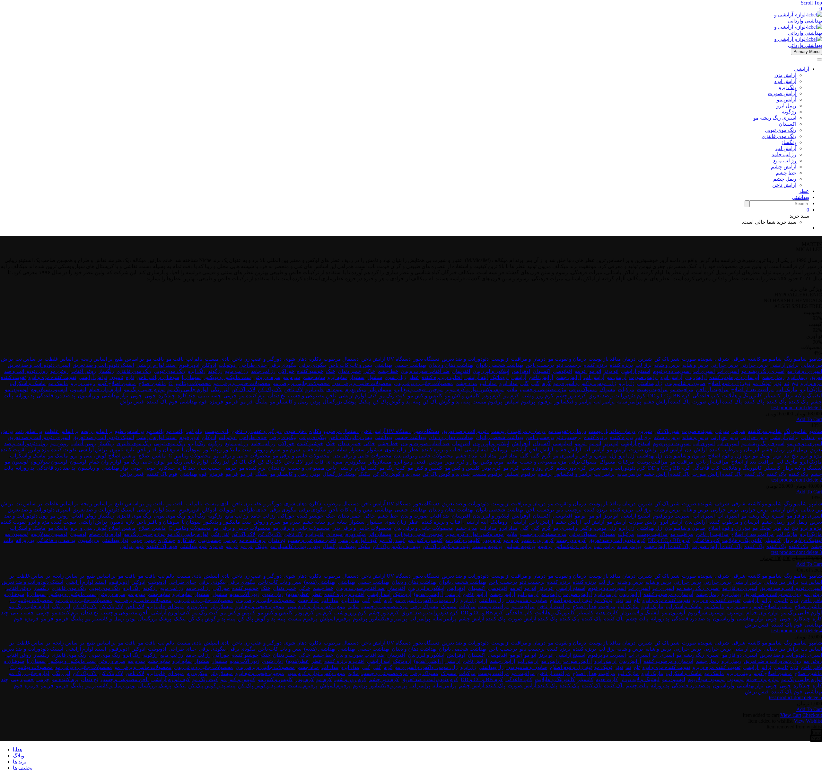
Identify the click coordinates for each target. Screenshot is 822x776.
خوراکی (286, 371)
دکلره (315, 359)
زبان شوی (395, 377)
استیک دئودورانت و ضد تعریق (103, 365)
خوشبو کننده (310, 371)
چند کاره (187, 395)
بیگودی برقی (312, 365)
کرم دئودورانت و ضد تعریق (617, 395)
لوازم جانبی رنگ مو (187, 389)
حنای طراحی (253, 365)
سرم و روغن (266, 377)
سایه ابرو (337, 377)
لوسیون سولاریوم (49, 389)
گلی (535, 383)
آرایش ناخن (784, 185)
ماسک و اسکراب (28, 383)
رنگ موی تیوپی (780, 130)
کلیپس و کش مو (462, 395)
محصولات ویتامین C (190, 383)
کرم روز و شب (537, 395)
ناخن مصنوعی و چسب (312, 395)
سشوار (374, 377)
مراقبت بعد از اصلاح (752, 389)
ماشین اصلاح (152, 383)
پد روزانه (25, 395)
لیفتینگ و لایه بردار (802, 395)
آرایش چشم (783, 166)
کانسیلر (773, 395)
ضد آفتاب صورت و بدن (425, 371)
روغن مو (59, 371)
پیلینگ (261, 401)
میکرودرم (355, 389)
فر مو (246, 401)
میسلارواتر (380, 389)
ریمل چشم (784, 179)
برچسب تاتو (569, 365)
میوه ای (334, 389)
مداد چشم (466, 383)
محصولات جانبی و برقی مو (301, 383)
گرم (546, 383)
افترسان (461, 371)
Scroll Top (811, 2)
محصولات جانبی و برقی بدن (423, 383)
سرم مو (291, 377)
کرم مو (511, 395)
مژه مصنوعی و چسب (543, 389)
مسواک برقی (583, 389)
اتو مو (595, 371)
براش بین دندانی (781, 582)
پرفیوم (545, 401)
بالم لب (194, 359)
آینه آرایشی (476, 377)
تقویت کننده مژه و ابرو (52, 377)
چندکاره (166, 395)
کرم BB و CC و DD (669, 395)
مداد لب (488, 383)
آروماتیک (499, 377)
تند (786, 383)
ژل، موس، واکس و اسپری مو (584, 383)
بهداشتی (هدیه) (319, 582)
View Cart (790, 715)
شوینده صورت (697, 359)
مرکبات (626, 389)
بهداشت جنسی (410, 365)
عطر (804, 191)
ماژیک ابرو (811, 389)
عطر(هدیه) (297, 594)
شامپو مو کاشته (765, 359)
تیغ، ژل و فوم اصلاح (729, 383)
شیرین (645, 359)
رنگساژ (788, 142)
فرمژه (216, 401)
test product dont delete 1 (796, 407)
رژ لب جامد (784, 154)
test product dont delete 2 (796, 480)
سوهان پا (191, 377)
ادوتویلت (228, 365)
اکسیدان (787, 124)
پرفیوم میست (487, 401)
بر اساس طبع (129, 359)
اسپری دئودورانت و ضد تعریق (39, 365)
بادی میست (217, 359)
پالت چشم (637, 618)
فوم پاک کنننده (161, 401)
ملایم (511, 389)
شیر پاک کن (666, 359)
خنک (330, 371)
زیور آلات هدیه (244, 594)
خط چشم (786, 173)
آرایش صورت (782, 93)
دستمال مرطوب (341, 359)
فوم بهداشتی (193, 401)
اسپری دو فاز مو (804, 371)
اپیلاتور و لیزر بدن (491, 371)
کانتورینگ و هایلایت (742, 395)
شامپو (815, 359)
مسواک (607, 389)
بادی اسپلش (217, 576)
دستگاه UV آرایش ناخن (386, 359)
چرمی (230, 395)
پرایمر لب (604, 401)
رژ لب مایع (784, 160)
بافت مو (175, 359)
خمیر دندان (349, 371)
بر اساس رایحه (96, 359)
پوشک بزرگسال (339, 401)
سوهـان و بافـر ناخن (157, 377)
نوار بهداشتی (115, 395)
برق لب (643, 365)
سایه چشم (313, 377)
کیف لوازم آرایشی (357, 395)
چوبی (150, 395)
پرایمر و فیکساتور (572, 401)
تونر (777, 383)
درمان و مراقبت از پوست (518, 359)
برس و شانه (695, 365)
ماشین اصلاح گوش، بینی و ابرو (103, 383)
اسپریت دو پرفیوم (672, 371)
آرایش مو (786, 99)
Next (816, 738)
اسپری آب (728, 371)
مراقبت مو (681, 389)
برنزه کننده (621, 365)
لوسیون (78, 389)
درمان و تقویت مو (567, 359)
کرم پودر (491, 395)
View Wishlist (808, 721)
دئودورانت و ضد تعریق (465, 359)
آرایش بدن (785, 75)
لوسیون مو (16, 389)
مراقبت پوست (652, 389)
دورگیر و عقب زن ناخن (257, 359)
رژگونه (789, 111)
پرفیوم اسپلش (519, 401)
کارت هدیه (607, 612)
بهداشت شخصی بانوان (499, 365)
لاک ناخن (293, 389)
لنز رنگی (220, 389)
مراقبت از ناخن (712, 389)
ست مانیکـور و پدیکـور (227, 377)
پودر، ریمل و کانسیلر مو (295, 401)
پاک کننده (798, 401)
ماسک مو (58, 383)
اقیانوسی (562, 371)
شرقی (738, 359)
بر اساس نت (28, 359)
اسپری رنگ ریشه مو (774, 118)
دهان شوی (295, 359)
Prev (816, 732)
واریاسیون (88, 395)
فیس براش (132, 401)
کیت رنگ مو (392, 395)
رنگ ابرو (787, 87)
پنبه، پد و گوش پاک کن (446, 401)
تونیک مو (762, 383)
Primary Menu (806, 51)
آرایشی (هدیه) (428, 594)
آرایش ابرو (785, 81)
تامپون (116, 377)
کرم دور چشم (571, 395)
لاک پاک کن (270, 389)
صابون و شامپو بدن (685, 383)
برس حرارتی (754, 365)
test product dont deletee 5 (795, 697)
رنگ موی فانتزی (779, 136)
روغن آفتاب (83, 371)
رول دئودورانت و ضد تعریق (772, 594)
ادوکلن (209, 365)
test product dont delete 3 (796, 552)
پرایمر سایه (629, 401)
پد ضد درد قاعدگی (56, 395)
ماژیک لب (786, 389)
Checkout (812, 715)
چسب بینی (209, 395)
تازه (130, 377)
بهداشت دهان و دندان (451, 365)
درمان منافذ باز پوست (612, 359)
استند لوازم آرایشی (156, 365)
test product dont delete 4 (796, 630)
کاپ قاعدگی (706, 395)
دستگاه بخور (426, 359)
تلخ (795, 383)
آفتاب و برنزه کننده (442, 377)
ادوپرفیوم (189, 365)
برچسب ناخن (540, 365)
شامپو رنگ (795, 359)
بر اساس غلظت (61, 359)
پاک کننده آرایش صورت (717, 401)
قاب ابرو (314, 389)
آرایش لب (785, 148)
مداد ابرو (508, 383)
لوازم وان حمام (105, 389)
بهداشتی (800, 197)
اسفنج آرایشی (635, 371)
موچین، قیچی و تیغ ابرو (418, 389)
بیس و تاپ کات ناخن (350, 365)
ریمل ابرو (786, 105)
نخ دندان (276, 395)
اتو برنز (611, 371)
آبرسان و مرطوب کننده (734, 377)
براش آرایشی (784, 365)
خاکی (369, 371)
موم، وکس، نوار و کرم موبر (474, 389)
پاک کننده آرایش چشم (666, 401)
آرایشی (801, 69)
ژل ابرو (626, 383)
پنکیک (364, 401)
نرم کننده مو (252, 395)
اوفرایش (521, 371)
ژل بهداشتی (649, 383)
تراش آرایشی (93, 377)
